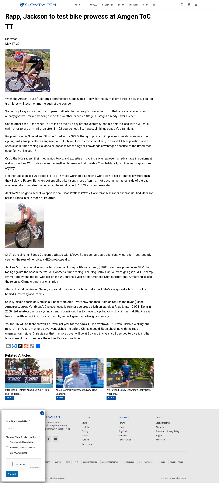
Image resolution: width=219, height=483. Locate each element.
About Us (160, 427)
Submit (12, 474)
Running (85, 440)
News (84, 423)
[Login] (189, 5)
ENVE (68, 462)
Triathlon (86, 427)
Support (159, 435)
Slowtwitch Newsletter (22, 442)
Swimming (87, 444)
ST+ (155, 4)
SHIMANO (162, 462)
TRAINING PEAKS (176, 462)
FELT (76, 462)
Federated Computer (178, 478)
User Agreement (163, 423)
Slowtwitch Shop (19, 453)
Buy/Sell (92, 4)
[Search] (182, 5)
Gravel (85, 435)
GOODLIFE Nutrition (110, 462)
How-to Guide (125, 440)
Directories (108, 4)
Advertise (160, 440)
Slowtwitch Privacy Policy (167, 431)
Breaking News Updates (22, 447)
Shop (145, 4)
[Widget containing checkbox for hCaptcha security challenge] (23, 464)
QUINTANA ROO (129, 462)
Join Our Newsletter (18, 421)
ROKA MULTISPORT (146, 462)
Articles (79, 4)
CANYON (58, 462)
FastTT (47, 462)
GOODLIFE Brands (90, 462)
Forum (121, 4)
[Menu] (196, 5)
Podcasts (134, 4)
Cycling (85, 431)
